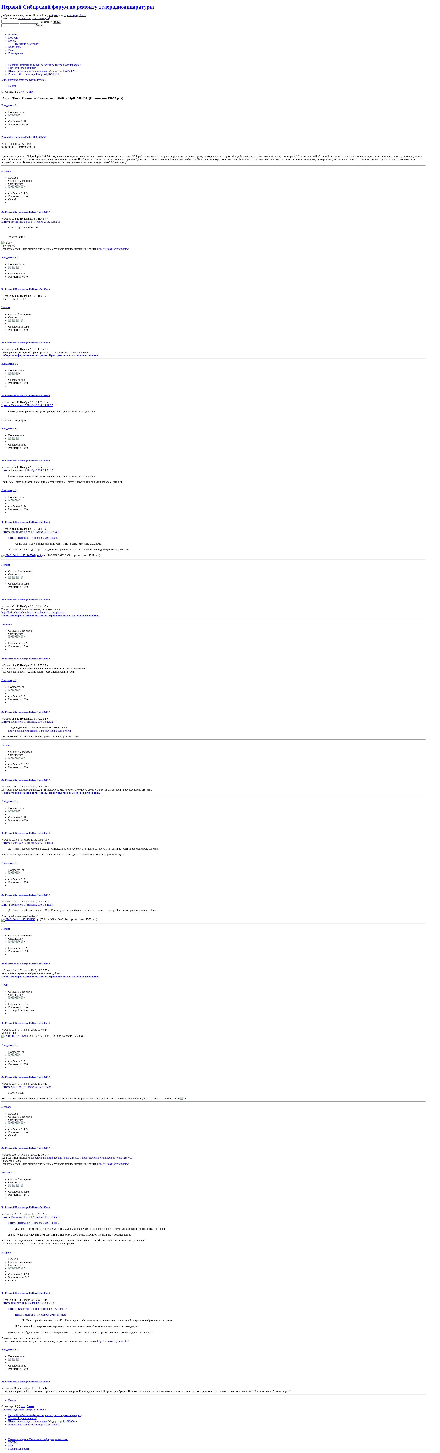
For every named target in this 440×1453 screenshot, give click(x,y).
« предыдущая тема (12, 79)
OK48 (4, 984)
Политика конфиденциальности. (48, 1439)
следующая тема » (35, 79)
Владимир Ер (9, 105)
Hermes (5, 307)
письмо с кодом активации (33, 18)
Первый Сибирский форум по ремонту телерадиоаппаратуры (77, 7)
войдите (53, 15)
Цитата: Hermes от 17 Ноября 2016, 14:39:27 (27, 405)
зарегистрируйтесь (75, 15)
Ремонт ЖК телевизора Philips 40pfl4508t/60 (23, 137)
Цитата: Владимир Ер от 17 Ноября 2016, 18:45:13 (30, 1217)
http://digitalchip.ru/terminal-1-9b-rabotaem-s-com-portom (32, 612)
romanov (6, 623)
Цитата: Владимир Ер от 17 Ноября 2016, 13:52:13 (30, 221)
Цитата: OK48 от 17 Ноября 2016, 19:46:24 (26, 1086)
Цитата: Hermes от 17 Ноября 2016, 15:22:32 (27, 721)
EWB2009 (69, 71)
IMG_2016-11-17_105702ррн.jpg (24, 555)
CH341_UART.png (17, 1035)
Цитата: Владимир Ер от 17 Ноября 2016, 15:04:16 (30, 531)
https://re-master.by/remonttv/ (113, 248)
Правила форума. (18, 1439)
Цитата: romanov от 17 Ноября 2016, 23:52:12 (27, 1302)
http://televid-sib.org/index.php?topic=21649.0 (54, 1157)
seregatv (6, 170)
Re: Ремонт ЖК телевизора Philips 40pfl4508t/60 (25, 212)
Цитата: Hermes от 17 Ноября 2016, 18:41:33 (27, 842)
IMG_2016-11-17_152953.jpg (22, 919)
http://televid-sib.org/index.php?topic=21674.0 (107, 1157)
